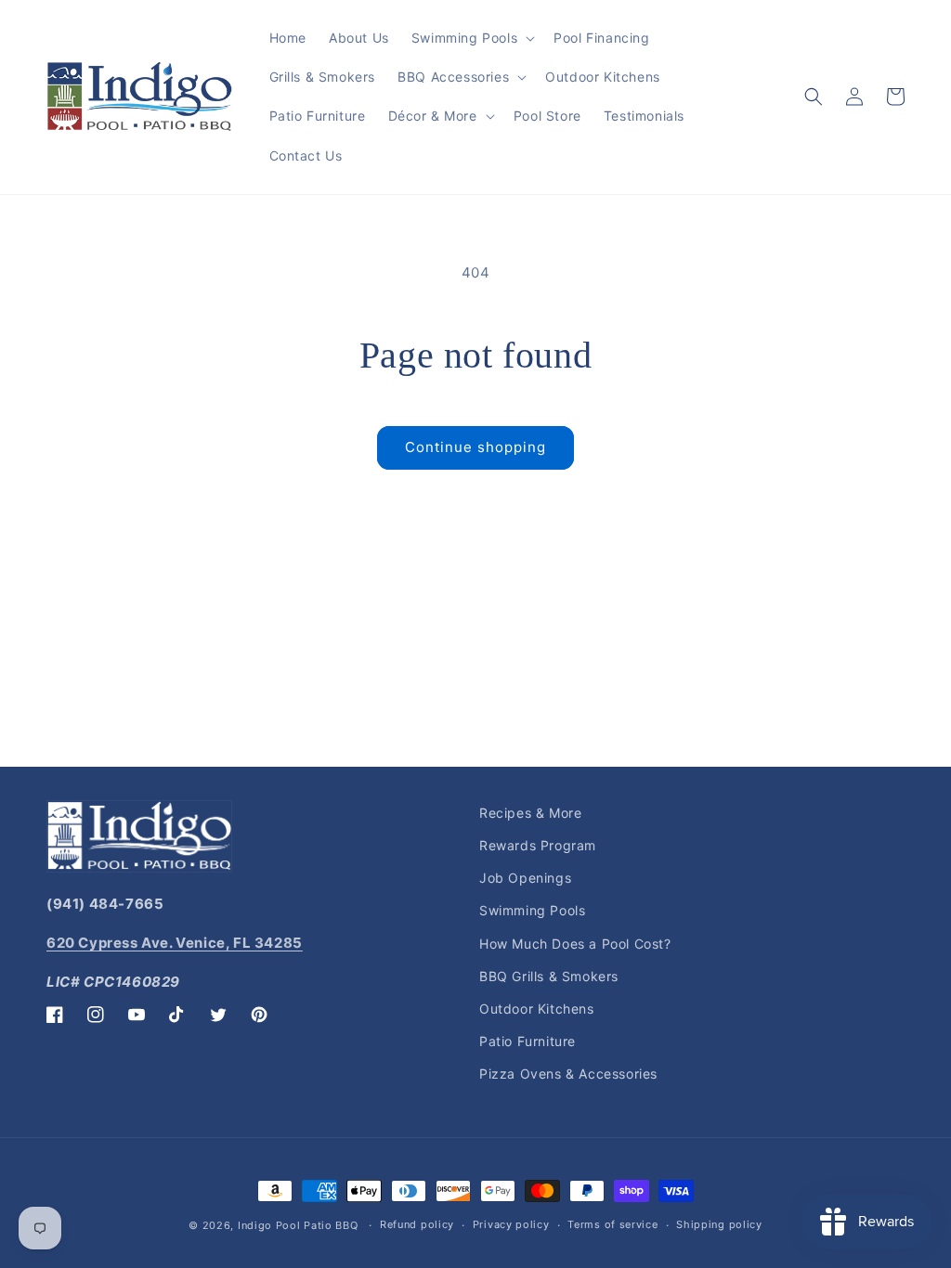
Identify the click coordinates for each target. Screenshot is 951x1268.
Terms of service (612, 1224)
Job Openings (525, 878)
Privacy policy (511, 1224)
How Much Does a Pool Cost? (575, 943)
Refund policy (417, 1224)
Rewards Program (537, 845)
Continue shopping (475, 447)
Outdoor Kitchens (536, 1008)
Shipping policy (719, 1224)
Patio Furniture (527, 1041)
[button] (471, 38)
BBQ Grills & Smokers (549, 976)
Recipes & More (530, 813)
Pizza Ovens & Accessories (568, 1073)
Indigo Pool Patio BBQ (298, 1225)
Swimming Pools (532, 910)
